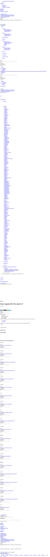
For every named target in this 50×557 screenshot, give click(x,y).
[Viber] (6, 310)
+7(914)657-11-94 (7, 14)
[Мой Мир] (3, 310)
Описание (4, 320)
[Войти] (0, 94)
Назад (6, 267)
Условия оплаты (3, 533)
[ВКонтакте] (1, 310)
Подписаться (3, 518)
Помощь (1, 531)
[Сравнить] (0, 308)
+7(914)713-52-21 (5, 16)
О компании (4, 5)
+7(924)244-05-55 (7, 15)
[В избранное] (0, 307)
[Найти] (1, 66)
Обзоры (1, 536)
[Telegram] (10, 310)
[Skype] (9, 310)
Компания (2, 524)
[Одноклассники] (2, 310)
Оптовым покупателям (6, 7)
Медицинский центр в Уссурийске (8, 1)
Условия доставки (3, 534)
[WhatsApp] (7, 310)
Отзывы (3, 6)
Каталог (1, 522)
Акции (1, 523)
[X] (5, 310)
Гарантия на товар (3, 535)
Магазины (2, 530)
